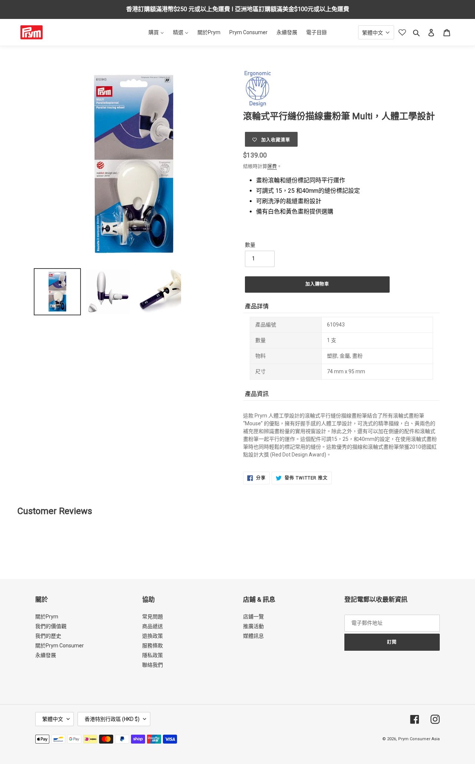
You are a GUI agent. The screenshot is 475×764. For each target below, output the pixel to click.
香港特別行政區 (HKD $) (112, 719)
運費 (272, 166)
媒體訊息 (253, 636)
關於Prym (46, 617)
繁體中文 (52, 719)
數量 (250, 245)
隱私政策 (152, 655)
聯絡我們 (152, 665)
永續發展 (45, 655)
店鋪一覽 (253, 617)
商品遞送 (152, 626)
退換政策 (152, 636)
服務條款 (152, 645)
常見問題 (152, 617)
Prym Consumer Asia (419, 739)
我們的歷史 (48, 636)
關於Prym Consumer (59, 645)
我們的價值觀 (50, 626)
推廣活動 (253, 626)
